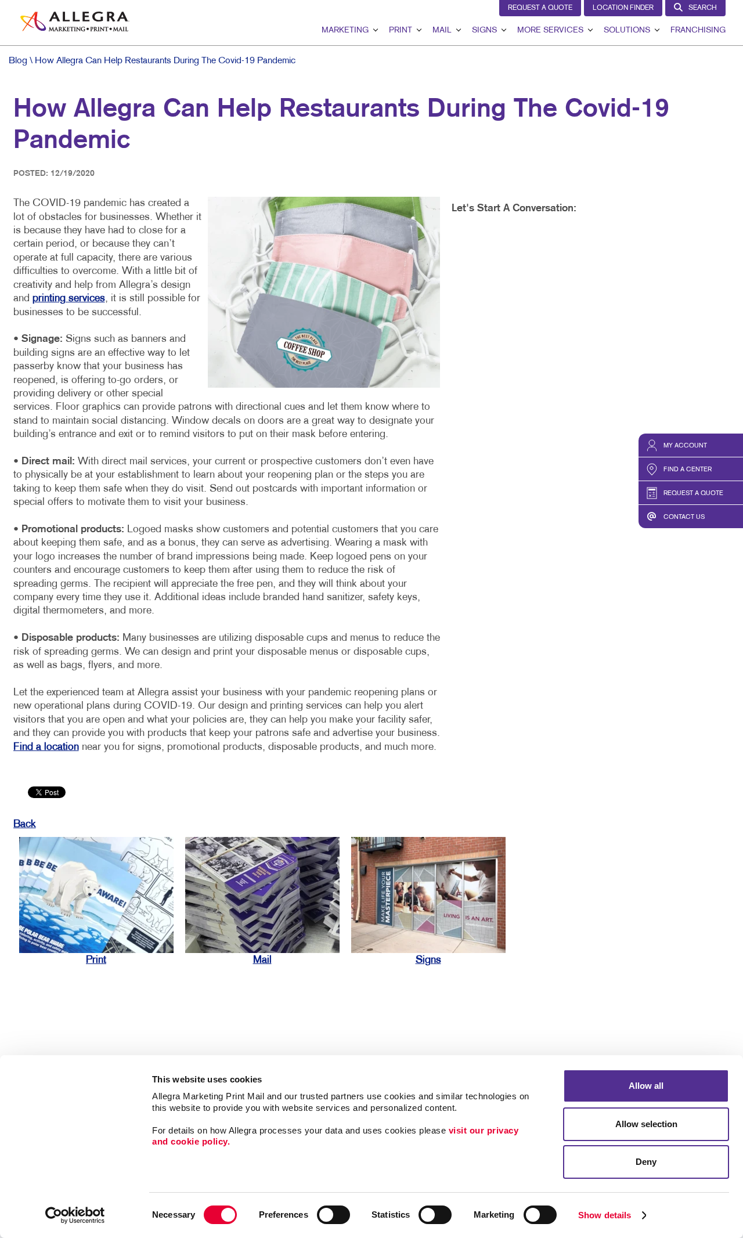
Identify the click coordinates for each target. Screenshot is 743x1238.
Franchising (698, 30)
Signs (484, 30)
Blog (18, 61)
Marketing (345, 30)
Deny (646, 1162)
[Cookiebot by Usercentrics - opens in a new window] (75, 1215)
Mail (442, 30)
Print (400, 30)
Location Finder (623, 8)
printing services (69, 299)
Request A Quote (540, 8)
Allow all (646, 1086)
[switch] (333, 1214)
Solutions (627, 30)
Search (702, 8)
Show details (604, 1215)
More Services (550, 30)
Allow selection (646, 1124)
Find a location (46, 747)
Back (24, 824)
